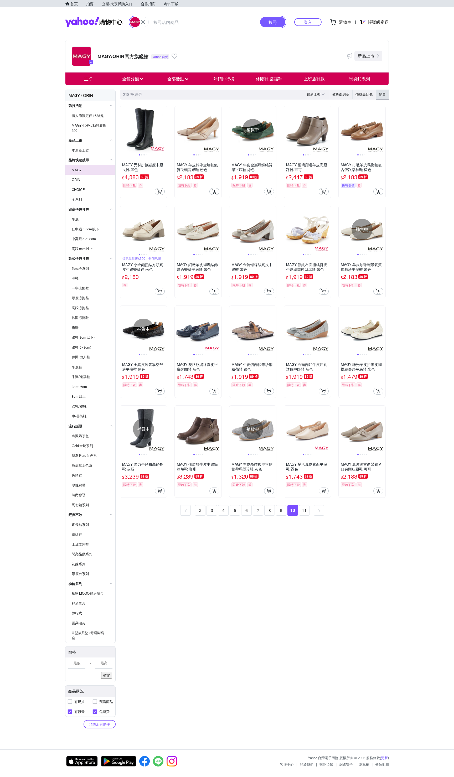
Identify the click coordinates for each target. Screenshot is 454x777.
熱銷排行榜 (223, 79)
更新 (384, 757)
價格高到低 (364, 94)
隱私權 (364, 764)
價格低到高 (340, 94)
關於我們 (306, 764)
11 (304, 510)
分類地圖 (382, 764)
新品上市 (366, 56)
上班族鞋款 (314, 79)
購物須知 (326, 764)
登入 (308, 22)
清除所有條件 (99, 724)
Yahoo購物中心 (93, 22)
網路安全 (346, 764)
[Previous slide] (123, 129)
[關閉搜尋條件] (143, 22)
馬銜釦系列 (359, 79)
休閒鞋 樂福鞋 (269, 79)
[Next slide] (163, 129)
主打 (88, 79)
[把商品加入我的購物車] (160, 191)
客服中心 (287, 764)
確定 (106, 675)
